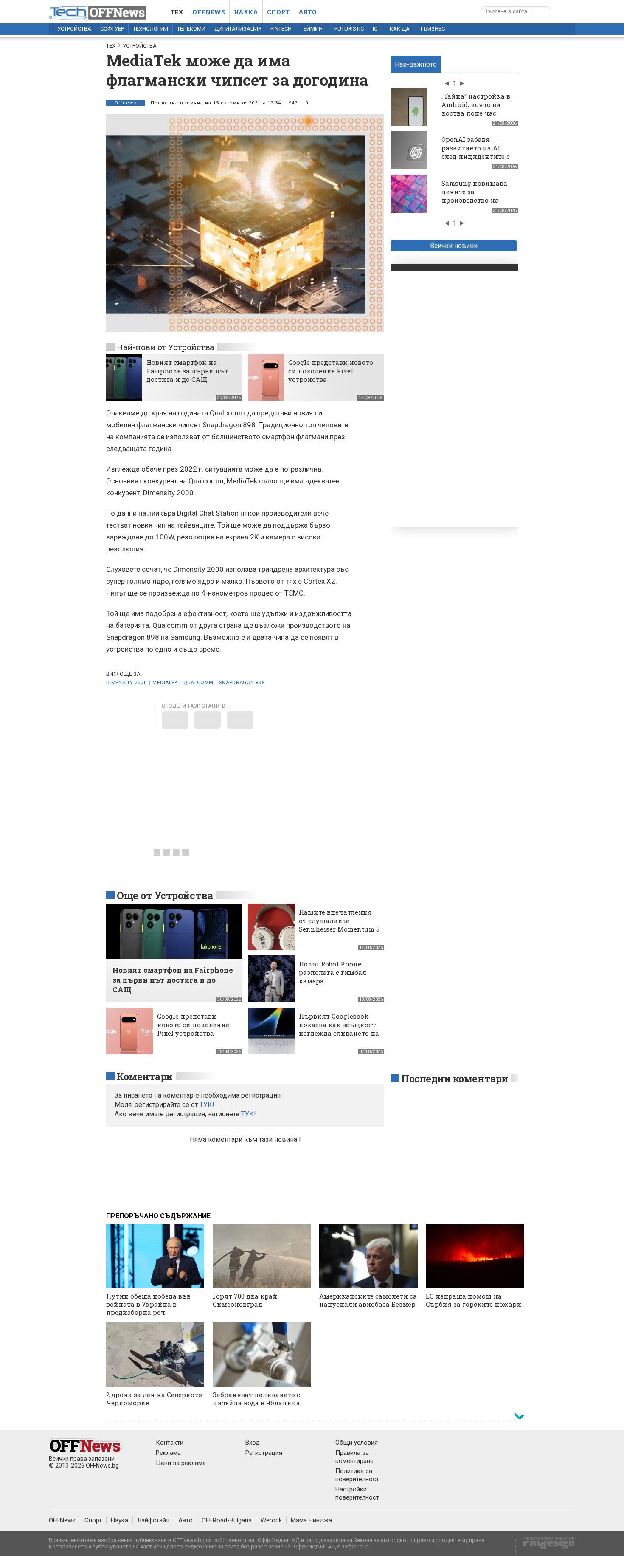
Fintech (281, 28)
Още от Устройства (165, 895)
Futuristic (349, 28)
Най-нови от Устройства (165, 347)
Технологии (150, 28)
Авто (307, 12)
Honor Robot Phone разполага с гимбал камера (332, 972)
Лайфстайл (153, 1520)
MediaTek (164, 683)
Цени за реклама (181, 1463)
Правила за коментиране (354, 1457)
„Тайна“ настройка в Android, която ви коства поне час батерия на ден (475, 109)
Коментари (145, 1076)
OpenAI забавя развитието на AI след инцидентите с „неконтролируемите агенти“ (477, 156)
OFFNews (62, 1520)
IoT (377, 28)
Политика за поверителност (357, 1475)
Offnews (208, 12)
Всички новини (454, 246)
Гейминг (313, 28)
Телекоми (191, 28)
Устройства (74, 28)
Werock (271, 1520)
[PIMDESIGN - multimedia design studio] (545, 1545)
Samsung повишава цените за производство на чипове (474, 196)
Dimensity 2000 (126, 683)
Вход (252, 1442)
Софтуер (112, 28)
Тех (177, 12)
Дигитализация (237, 28)
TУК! (207, 1105)
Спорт (278, 12)
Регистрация (263, 1453)
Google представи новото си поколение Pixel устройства (330, 371)
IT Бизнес (432, 28)
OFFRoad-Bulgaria (227, 1520)
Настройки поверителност (357, 1493)
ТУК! (248, 1114)
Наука (246, 12)
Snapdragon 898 (242, 683)
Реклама (168, 1453)
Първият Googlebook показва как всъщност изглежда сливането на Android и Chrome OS (339, 1029)
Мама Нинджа (311, 1520)
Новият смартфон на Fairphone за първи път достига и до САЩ (187, 371)
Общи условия (356, 1442)
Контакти (169, 1442)
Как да (400, 28)
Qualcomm (198, 683)
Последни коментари (454, 1078)
